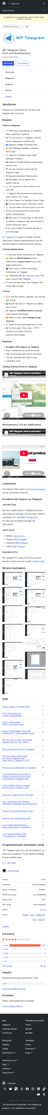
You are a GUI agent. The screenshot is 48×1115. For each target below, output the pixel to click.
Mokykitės (6, 1040)
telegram (41, 920)
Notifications (40, 915)
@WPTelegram (20, 539)
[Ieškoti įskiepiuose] (27, 26)
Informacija (9, 72)
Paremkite (30, 1048)
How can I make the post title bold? (17, 795)
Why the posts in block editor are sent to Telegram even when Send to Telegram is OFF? (16, 758)
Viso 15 (43, 910)
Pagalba (8, 96)
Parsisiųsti (8, 63)
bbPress (7, 1068)
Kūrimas (8, 90)
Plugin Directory (8, 10)
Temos (28, 1025)
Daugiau (5, 926)
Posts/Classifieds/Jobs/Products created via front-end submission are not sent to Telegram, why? (16, 776)
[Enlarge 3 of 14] (20, 608)
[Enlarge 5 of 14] (20, 645)
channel (25, 915)
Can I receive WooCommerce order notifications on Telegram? (16, 826)
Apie (4, 1020)
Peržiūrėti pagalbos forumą (13, 989)
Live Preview (22, 63)
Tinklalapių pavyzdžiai (34, 1020)
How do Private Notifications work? (17, 811)
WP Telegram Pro (9, 237)
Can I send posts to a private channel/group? (12, 714)
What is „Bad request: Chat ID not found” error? (13, 723)
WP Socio (14, 57)
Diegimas (8, 84)
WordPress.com (10, 1060)
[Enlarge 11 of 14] (42, 627)
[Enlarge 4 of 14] (20, 627)
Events (28, 1044)
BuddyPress (8, 1072)
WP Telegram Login (30, 275)
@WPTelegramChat (29, 517)
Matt (5, 1064)
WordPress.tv (9, 1053)
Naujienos (6, 1025)
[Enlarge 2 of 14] (20, 590)
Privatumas (7, 1033)
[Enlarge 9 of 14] (42, 592)
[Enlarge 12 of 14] (42, 641)
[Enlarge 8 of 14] (42, 575)
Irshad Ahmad (13, 871)
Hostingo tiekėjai (9, 1029)
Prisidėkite (29, 1040)
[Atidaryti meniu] (44, 3)
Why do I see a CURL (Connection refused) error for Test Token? (17, 741)
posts (35, 920)
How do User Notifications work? (16, 818)
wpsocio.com (19, 536)
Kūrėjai (5, 1048)
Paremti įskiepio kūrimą (12, 1006)
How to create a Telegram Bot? (16, 707)
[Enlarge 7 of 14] (20, 681)
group (32, 915)
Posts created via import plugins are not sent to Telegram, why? (16, 786)
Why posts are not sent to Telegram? (18, 749)
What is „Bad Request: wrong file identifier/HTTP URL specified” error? (18, 732)
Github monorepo (37, 489)
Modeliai (28, 1033)
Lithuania (11, 1083)
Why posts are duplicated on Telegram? (19, 768)
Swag (28, 1053)
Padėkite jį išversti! (24, 19)
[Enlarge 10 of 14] (42, 609)
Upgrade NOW (38, 561)
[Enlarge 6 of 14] (20, 663)
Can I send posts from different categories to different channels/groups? (19, 802)
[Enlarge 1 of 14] (20, 575)
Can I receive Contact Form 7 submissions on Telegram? (14, 835)
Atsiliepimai (9, 78)
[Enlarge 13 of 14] (42, 655)
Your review (7, 966)
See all (43, 966)
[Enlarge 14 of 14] (42, 672)
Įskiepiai (28, 1029)
